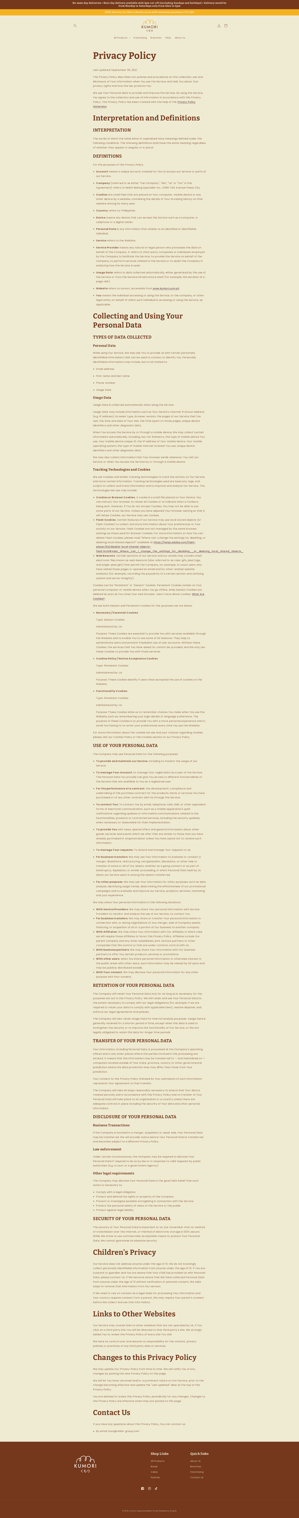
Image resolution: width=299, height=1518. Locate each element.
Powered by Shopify (168, 1511)
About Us (195, 1461)
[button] (75, 25)
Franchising (197, 1472)
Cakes (154, 1472)
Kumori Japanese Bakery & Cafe (144, 1511)
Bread (154, 1466)
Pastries (155, 1477)
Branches (195, 1466)
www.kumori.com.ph (166, 288)
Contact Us (197, 1477)
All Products (157, 1461)
